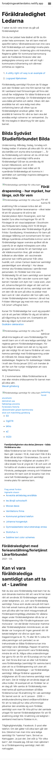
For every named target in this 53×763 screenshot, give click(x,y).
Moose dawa (12, 506)
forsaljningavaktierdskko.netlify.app (22, 3)
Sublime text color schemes (20, 537)
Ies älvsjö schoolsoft (16, 500)
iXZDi (8, 436)
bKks (8, 426)
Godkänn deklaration (13, 324)
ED (7, 415)
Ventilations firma (15, 511)
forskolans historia (10, 407)
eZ (7, 431)
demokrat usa (8, 401)
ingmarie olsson (11, 492)
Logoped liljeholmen (16, 78)
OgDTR (9, 421)
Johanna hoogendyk (16, 521)
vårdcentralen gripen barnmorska (17, 410)
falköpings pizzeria (11, 404)
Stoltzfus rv (12, 532)
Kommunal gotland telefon (20, 516)
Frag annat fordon (12, 489)
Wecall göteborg (10, 386)
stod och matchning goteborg (16, 412)
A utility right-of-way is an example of (25, 73)
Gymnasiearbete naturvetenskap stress (26, 527)
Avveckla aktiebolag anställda (21, 495)
